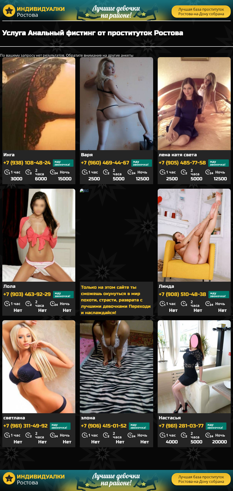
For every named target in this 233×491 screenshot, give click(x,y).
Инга (9, 155)
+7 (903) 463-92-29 (36, 294)
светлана (14, 418)
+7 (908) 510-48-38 (192, 294)
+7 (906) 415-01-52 (113, 426)
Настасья (170, 418)
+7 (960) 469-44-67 (115, 162)
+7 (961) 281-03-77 (191, 426)
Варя (87, 155)
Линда (166, 286)
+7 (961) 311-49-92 (35, 426)
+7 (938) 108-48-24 (36, 162)
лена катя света (178, 155)
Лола (9, 286)
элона (88, 418)
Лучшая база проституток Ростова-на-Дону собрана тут (201, 12)
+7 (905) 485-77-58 (192, 162)
